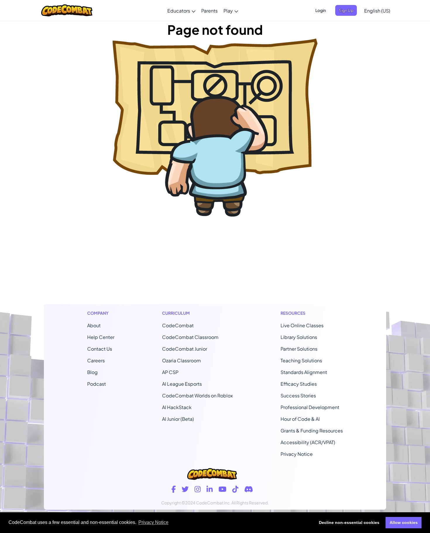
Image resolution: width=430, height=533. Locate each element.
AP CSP (170, 372)
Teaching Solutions (301, 360)
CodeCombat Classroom (190, 337)
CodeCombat (178, 325)
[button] (181, 10)
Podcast (96, 384)
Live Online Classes (302, 325)
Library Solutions (299, 337)
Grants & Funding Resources (312, 431)
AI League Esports (182, 384)
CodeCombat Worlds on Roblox (197, 395)
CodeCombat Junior (184, 349)
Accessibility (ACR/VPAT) (308, 442)
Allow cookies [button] (404, 522)
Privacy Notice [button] (153, 522)
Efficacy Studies (299, 384)
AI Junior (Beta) (178, 419)
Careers (96, 360)
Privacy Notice (297, 454)
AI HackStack (177, 407)
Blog (92, 372)
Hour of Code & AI (300, 419)
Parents (209, 11)
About (94, 325)
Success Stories (298, 395)
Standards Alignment (304, 372)
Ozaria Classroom (181, 360)
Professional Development (310, 407)
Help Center (100, 337)
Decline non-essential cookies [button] (349, 522)
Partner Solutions (299, 349)
